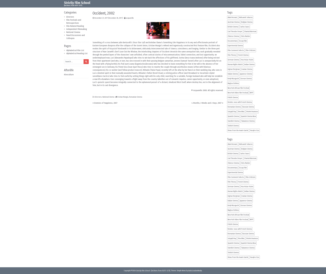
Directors (70, 17)
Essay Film (243, 41)
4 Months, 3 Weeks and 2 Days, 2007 (207, 103)
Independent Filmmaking (76, 29)
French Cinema (243, 55)
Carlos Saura (244, 27)
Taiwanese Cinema (248, 121)
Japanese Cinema (246, 74)
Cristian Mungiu (122, 97)
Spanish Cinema (233, 116)
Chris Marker (245, 36)
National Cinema (73, 32)
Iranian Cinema (247, 69)
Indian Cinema (249, 64)
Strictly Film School (77, 3)
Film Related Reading (75, 26)
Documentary (232, 41)
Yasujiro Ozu (254, 130)
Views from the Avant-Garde (238, 130)
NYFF (251, 93)
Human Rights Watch (235, 64)
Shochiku (241, 112)
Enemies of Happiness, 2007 (105, 103)
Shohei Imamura (252, 112)
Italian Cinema (233, 74)
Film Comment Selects (236, 50)
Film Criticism (250, 50)
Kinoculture (69, 74)
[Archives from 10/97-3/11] (160, 271)
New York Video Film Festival (238, 93)
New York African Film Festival (238, 88)
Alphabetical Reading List (76, 53)
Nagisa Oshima (233, 83)
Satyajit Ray (232, 112)
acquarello (130, 18)
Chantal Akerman (250, 31)
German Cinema (233, 60)
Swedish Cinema (233, 121)
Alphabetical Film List (75, 50)
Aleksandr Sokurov (246, 17)
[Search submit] (86, 61)
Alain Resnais (232, 17)
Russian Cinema (248, 107)
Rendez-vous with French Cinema (240, 102)
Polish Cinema (233, 97)
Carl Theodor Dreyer (235, 31)
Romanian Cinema (135, 97)
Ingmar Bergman (234, 69)
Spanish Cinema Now (248, 116)
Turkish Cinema (233, 126)
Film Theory (232, 55)
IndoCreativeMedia (195, 271)
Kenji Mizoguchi (233, 79)
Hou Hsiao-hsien (247, 60)
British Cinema (233, 27)
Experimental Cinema (235, 46)
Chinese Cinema (233, 36)
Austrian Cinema (234, 22)
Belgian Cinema (246, 22)
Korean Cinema (246, 79)
